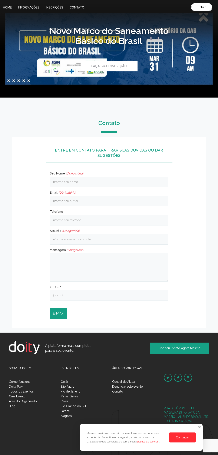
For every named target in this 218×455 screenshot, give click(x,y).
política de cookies (148, 441)
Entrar (202, 7)
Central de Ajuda (123, 381)
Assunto (65, 230)
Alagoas (66, 416)
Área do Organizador (23, 401)
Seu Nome (66, 173)
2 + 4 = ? (55, 287)
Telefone (56, 211)
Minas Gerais (69, 396)
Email (63, 192)
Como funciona (19, 381)
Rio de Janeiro (70, 391)
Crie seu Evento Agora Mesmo (180, 348)
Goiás (65, 381)
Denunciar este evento (127, 386)
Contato (77, 7)
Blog (12, 406)
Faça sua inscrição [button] (109, 66)
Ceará (65, 401)
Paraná (65, 411)
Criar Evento (17, 396)
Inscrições (54, 7)
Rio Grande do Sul (73, 406)
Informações (28, 7)
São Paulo (67, 386)
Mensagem (67, 250)
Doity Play (16, 386)
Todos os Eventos (21, 391)
